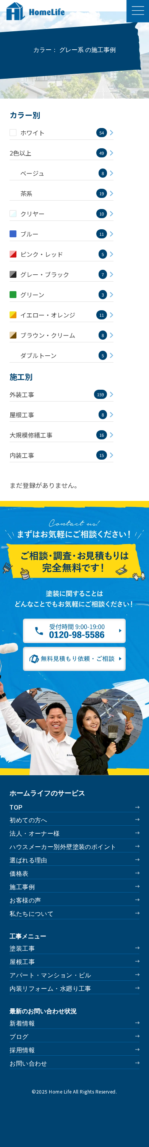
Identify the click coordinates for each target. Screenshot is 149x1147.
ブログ (19, 1036)
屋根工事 (22, 962)
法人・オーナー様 (35, 833)
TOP (16, 807)
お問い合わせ (28, 1063)
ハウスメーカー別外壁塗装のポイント (63, 847)
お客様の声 (25, 900)
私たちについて (31, 913)
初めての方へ (28, 820)
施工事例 (22, 887)
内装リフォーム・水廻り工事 (50, 988)
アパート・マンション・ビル (50, 975)
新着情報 (22, 1023)
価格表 (19, 873)
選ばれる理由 (28, 860)
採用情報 (22, 1050)
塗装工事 (22, 948)
